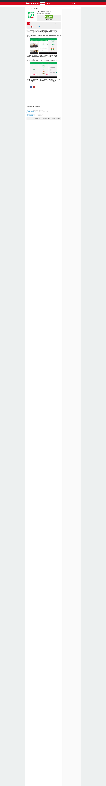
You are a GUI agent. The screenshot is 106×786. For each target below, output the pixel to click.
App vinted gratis (29, 115)
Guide (38, 3)
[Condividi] (31, 87)
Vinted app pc (29, 112)
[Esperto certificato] (39, 26)
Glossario (48, 3)
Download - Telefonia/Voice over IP (39, 110)
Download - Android (40, 114)
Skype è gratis (29, 110)
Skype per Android (30, 111)
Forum (34, 3)
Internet (35, 8)
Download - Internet (36, 112)
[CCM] (29, 3)
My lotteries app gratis (30, 114)
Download (42, 3)
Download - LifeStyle (38, 115)
